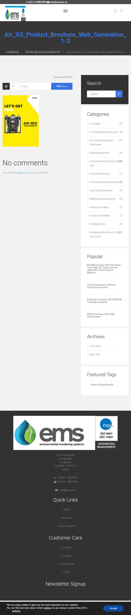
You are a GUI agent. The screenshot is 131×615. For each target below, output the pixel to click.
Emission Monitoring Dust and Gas (106, 163)
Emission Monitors (100, 173)
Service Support (66, 526)
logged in (21, 172)
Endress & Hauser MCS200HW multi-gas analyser (104, 301)
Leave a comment (62, 77)
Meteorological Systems (103, 198)
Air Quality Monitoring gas (103, 132)
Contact (67, 547)
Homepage (12, 52)
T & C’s (67, 572)
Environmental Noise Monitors (106, 182)
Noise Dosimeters (99, 207)
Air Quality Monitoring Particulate (101, 142)
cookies (47, 608)
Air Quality (95, 123)
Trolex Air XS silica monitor (42, 52)
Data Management (99, 153)
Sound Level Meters (100, 215)
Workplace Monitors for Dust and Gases (105, 234)
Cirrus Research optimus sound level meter (101, 286)
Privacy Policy (67, 564)
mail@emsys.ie (58, 2)
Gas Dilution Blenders (101, 190)
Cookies (66, 555)
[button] (115, 11)
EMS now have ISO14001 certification (101, 315)
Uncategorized (97, 224)
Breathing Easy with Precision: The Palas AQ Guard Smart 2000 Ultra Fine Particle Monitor (104, 268)
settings (16, 611)
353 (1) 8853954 (37, 2)
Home (67, 509)
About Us (67, 517)
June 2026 (95, 346)
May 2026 (95, 354)
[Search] (119, 94)
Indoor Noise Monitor (102, 384)
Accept (113, 608)
